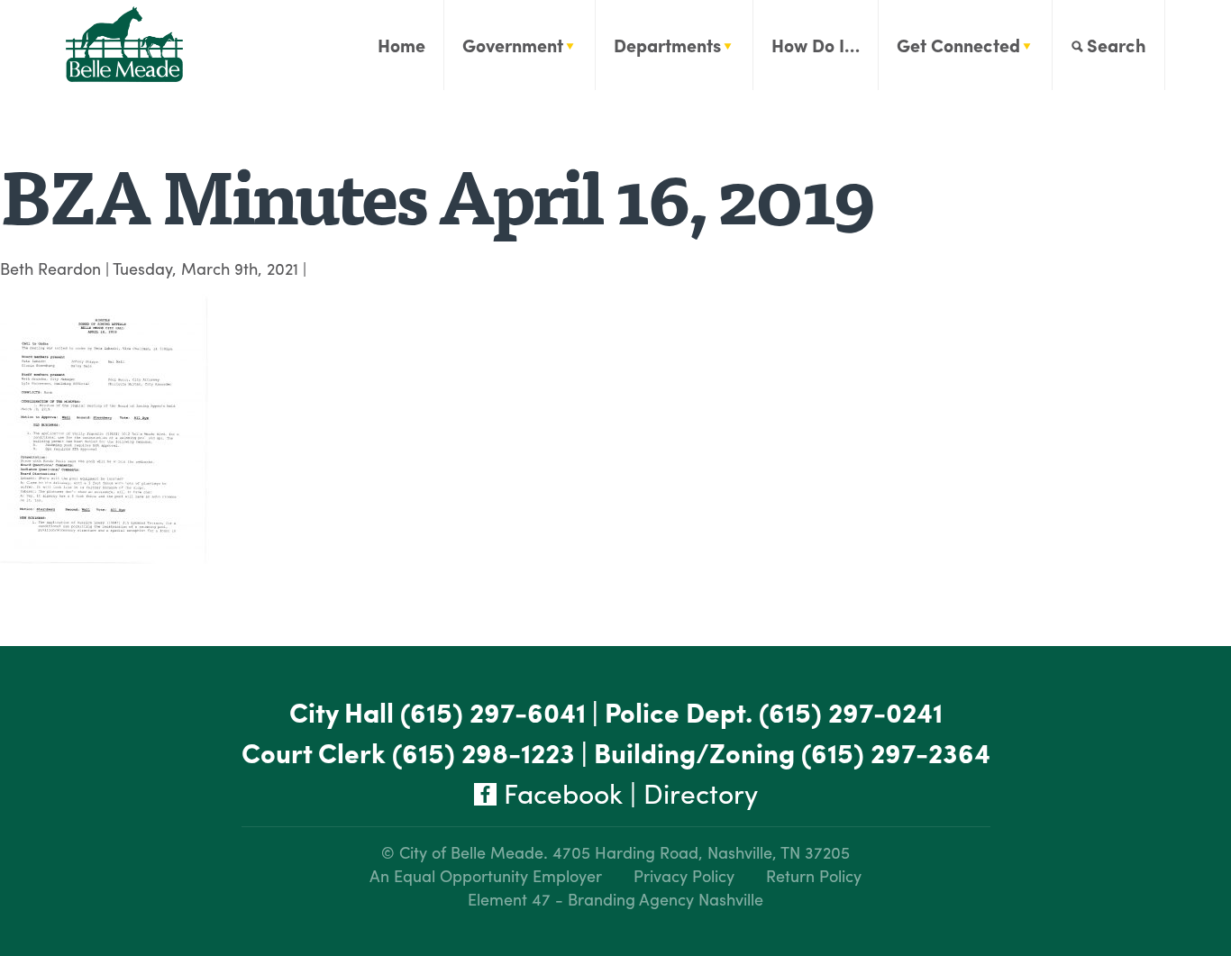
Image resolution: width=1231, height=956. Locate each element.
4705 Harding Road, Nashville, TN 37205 (701, 852)
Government (512, 45)
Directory (700, 792)
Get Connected (958, 45)
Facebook (560, 792)
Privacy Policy (684, 875)
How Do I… (815, 45)
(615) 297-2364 (895, 752)
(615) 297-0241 (851, 711)
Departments (667, 45)
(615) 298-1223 (483, 752)
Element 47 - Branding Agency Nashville (615, 899)
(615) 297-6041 (493, 711)
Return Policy (814, 875)
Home (401, 45)
